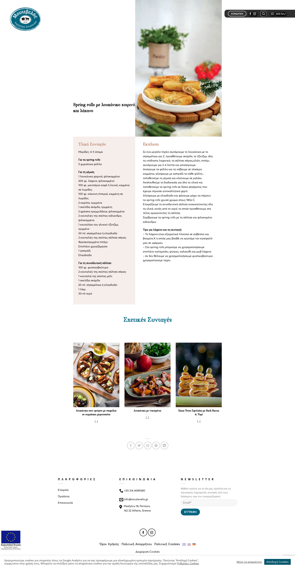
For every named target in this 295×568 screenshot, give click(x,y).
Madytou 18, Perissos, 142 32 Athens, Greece (137, 508)
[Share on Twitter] (139, 445)
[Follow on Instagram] (254, 13)
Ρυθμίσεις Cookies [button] (188, 563)
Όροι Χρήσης (109, 544)
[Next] (222, 388)
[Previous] (72, 388)
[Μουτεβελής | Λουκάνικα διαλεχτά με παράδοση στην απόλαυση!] (26, 18)
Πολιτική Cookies (167, 544)
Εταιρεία (63, 489)
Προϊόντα (63, 496)
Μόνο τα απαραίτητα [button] (249, 562)
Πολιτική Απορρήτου (137, 544)
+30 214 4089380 (134, 490)
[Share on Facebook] (131, 445)
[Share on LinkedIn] (164, 445)
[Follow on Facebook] (250, 13)
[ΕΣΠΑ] (11, 540)
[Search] (263, 13)
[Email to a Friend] (148, 445)
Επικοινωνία (65, 502)
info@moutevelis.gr (136, 499)
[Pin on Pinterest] (156, 445)
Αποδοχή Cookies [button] (277, 562)
